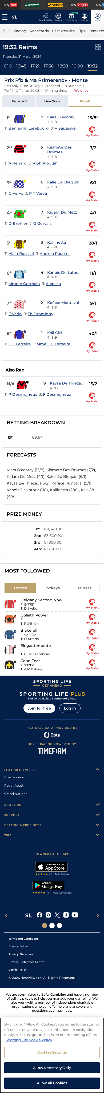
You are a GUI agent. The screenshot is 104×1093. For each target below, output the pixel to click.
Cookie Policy (18, 969)
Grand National (16, 794)
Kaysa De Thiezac (66, 383)
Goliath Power (34, 615)
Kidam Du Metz (62, 212)
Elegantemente (36, 645)
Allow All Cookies (52, 1083)
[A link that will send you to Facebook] (39, 915)
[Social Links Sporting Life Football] (59, 925)
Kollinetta (56, 242)
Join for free (39, 708)
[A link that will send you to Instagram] (48, 915)
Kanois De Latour (63, 272)
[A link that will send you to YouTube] (74, 915)
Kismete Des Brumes (59, 149)
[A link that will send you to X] (57, 915)
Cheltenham (14, 777)
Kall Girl (54, 332)
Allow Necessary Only (52, 1068)
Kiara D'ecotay (60, 117)
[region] (52, 1055)
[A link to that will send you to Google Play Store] (52, 888)
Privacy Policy (18, 946)
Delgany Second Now (41, 600)
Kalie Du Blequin (63, 182)
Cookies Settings (52, 1052)
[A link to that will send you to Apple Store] (52, 869)
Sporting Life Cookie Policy (29, 1040)
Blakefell (29, 630)
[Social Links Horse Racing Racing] (52, 925)
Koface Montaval (63, 302)
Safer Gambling (53, 994)
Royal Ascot (13, 785)
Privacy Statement (21, 954)
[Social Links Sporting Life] (44, 925)
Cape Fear (30, 660)
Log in (70, 708)
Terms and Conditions (23, 938)
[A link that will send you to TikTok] (66, 915)
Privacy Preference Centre (26, 962)
